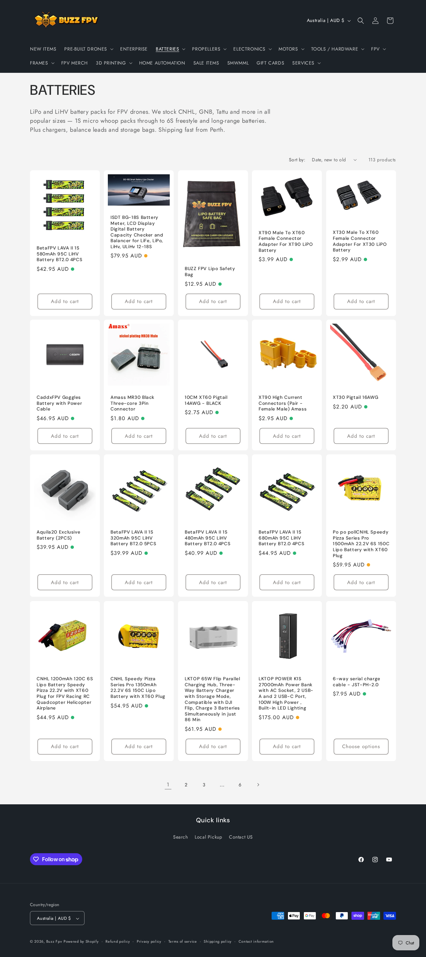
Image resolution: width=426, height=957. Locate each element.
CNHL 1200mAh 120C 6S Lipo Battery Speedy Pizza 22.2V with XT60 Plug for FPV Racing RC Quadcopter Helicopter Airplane (65, 693)
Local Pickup (208, 836)
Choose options (361, 746)
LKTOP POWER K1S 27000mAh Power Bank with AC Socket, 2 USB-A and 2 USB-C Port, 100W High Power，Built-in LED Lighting (286, 693)
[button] (88, 49)
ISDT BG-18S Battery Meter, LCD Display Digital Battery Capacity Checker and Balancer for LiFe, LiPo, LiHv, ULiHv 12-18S (136, 232)
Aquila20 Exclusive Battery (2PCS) (58, 535)
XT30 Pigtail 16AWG (355, 397)
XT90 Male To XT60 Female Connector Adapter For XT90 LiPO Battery (286, 241)
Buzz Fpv (54, 941)
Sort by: (297, 159)
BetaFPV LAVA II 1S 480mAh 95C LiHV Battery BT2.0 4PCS (207, 538)
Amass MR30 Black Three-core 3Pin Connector (132, 403)
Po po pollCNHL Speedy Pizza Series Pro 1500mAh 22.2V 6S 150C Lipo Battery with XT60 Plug (361, 544)
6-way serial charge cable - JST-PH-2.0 (356, 682)
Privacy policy (149, 941)
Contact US (241, 836)
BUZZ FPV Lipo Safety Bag (210, 271)
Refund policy (118, 941)
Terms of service (182, 941)
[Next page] (258, 784)
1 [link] (168, 784)
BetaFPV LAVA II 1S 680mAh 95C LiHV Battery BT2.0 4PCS (281, 538)
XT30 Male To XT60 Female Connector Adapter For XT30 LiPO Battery (360, 241)
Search (180, 836)
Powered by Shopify (81, 941)
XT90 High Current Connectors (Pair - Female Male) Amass (283, 403)
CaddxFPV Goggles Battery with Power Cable (59, 403)
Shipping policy (218, 941)
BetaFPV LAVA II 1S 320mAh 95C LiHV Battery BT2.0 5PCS (133, 538)
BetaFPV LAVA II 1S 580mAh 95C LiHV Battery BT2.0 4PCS (59, 253)
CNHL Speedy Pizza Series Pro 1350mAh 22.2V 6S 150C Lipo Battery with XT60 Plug (137, 687)
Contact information (256, 941)
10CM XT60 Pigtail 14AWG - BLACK (206, 400)
